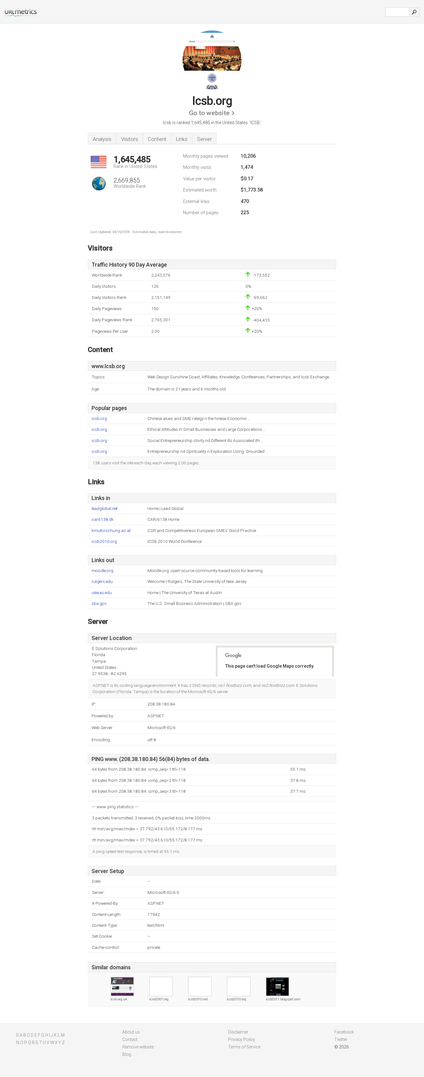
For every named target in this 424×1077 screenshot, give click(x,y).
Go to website (209, 113)
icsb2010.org (104, 541)
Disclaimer (238, 1032)
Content (157, 139)
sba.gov (99, 603)
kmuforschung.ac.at (111, 530)
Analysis (102, 139)
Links (181, 139)
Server (204, 139)
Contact (130, 1039)
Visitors (129, 139)
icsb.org (99, 418)
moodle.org (102, 570)
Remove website (138, 1046)
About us (131, 1032)
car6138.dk (103, 519)
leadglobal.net (105, 508)
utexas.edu (102, 592)
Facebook (344, 1032)
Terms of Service (244, 1046)
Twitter (340, 1039)
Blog (126, 1054)
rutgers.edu (102, 581)
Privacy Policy (241, 1039)
